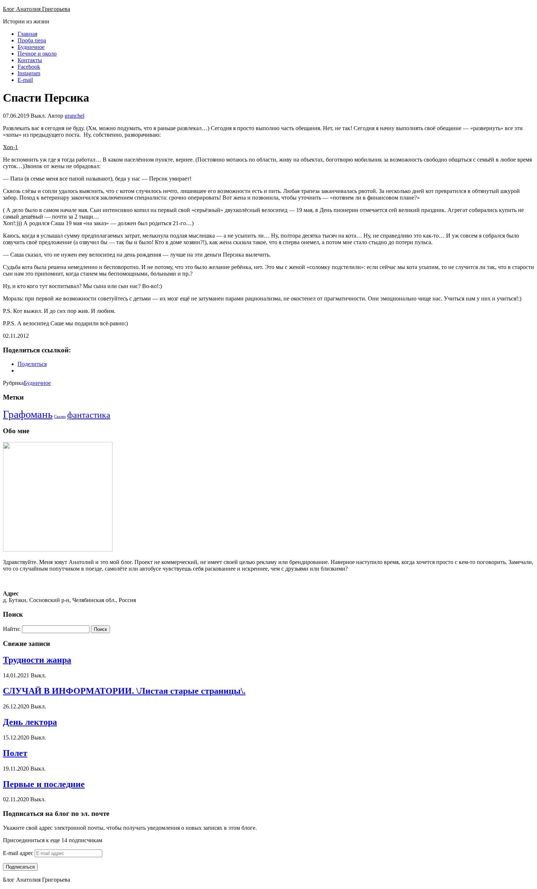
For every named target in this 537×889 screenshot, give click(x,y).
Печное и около (37, 53)
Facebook (29, 67)
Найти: (11, 629)
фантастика (88, 415)
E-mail (25, 80)
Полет (15, 753)
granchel (74, 116)
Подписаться (20, 867)
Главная (27, 34)
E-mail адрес (19, 853)
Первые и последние (44, 784)
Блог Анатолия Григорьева (36, 9)
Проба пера (32, 40)
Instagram (29, 73)
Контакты (30, 60)
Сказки (60, 417)
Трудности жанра (37, 660)
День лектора (30, 722)
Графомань (28, 414)
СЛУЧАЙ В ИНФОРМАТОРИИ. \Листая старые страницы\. (124, 691)
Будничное (31, 47)
